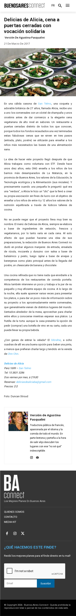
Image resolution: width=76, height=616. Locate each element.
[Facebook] (7, 534)
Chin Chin (13, 353)
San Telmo (44, 103)
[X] (23, 534)
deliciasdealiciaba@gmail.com (33, 381)
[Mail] (37, 456)
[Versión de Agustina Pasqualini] (18, 436)
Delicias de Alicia (14, 363)
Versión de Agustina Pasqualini (25, 37)
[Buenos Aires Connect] (24, 5)
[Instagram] (31, 456)
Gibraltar (56, 340)
